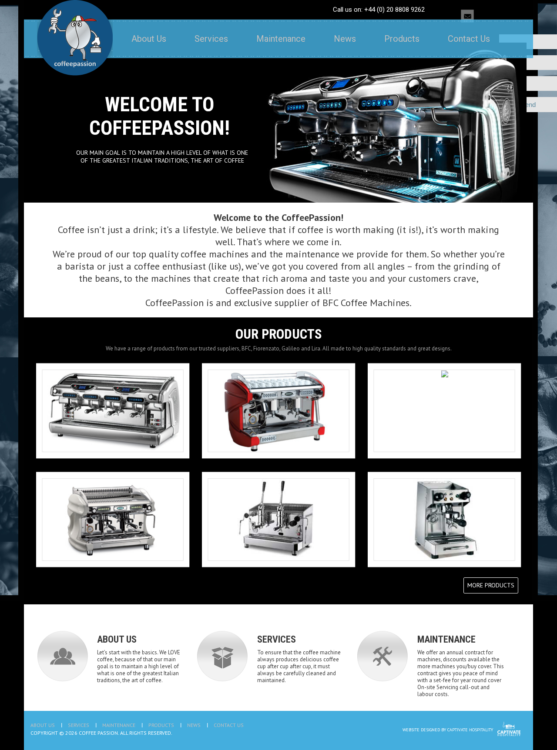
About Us (148, 38)
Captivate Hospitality (470, 730)
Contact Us (469, 38)
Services (211, 38)
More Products (490, 585)
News (345, 38)
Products (401, 38)
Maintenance (280, 38)
